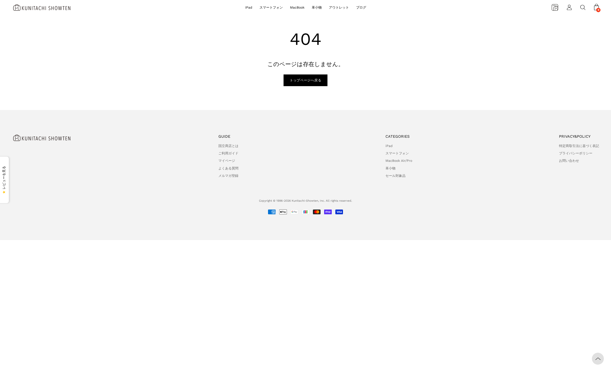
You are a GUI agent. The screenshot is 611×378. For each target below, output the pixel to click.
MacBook (297, 7)
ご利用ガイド (228, 153)
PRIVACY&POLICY (574, 136)
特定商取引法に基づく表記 (579, 146)
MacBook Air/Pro (398, 161)
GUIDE (224, 136)
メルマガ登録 (228, 176)
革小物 (317, 7)
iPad (248, 7)
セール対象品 (395, 176)
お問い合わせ (569, 161)
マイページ (226, 161)
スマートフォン (271, 7)
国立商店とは (228, 146)
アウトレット (339, 7)
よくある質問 (228, 168)
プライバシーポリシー (575, 153)
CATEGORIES (397, 136)
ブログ (361, 7)
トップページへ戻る (305, 80)
